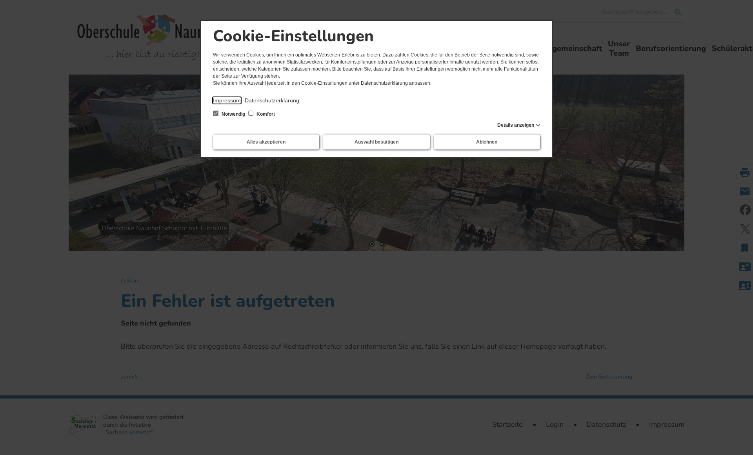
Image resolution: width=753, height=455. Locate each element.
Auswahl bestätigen (376, 142)
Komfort (265, 114)
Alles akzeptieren (266, 142)
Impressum (227, 100)
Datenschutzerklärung (272, 100)
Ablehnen (486, 142)
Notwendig (233, 114)
